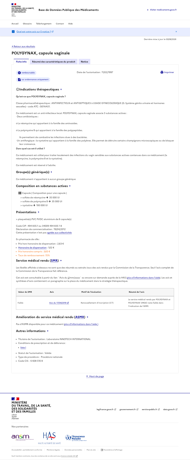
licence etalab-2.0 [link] (68, 456)
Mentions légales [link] (53, 450)
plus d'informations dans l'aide (143, 277)
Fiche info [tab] (21, 61)
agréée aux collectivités (59, 232)
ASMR (79, 317)
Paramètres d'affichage (113, 450)
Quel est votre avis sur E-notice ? (34, 31)
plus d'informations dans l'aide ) (81, 324)
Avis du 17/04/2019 (57, 302)
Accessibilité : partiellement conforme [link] (27, 450)
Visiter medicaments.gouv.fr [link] (163, 9)
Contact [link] (60, 23)
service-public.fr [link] (149, 409)
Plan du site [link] (91, 450)
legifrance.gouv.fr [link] (105, 409)
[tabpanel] (95, 218)
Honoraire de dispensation (32, 247)
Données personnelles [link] (73, 450)
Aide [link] (70, 23)
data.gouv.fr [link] (169, 409)
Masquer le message (176, 31)
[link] (69, 10)
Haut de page (96, 376)
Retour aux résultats (24, 46)
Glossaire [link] (27, 23)
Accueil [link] (15, 23)
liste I (23, 347)
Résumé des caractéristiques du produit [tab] (53, 61)
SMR (54, 261)
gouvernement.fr (128, 409)
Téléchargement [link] (43, 23)
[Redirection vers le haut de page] (61, 89)
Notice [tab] (84, 61)
